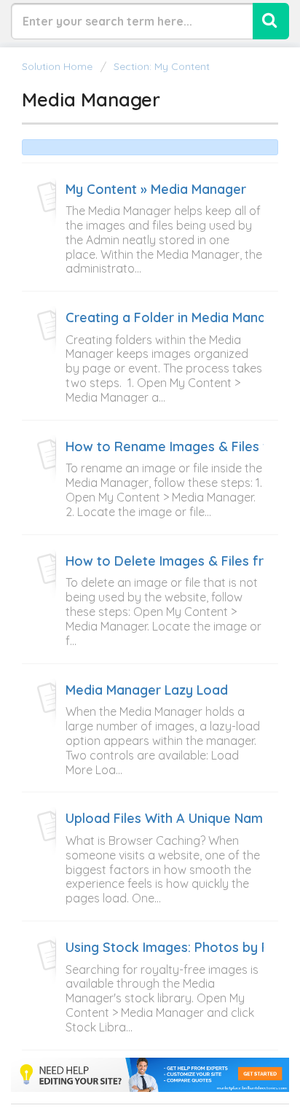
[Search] (271, 21)
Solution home (58, 66)
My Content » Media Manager (156, 189)
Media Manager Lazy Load (147, 690)
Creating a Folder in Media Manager (176, 318)
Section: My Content (162, 66)
